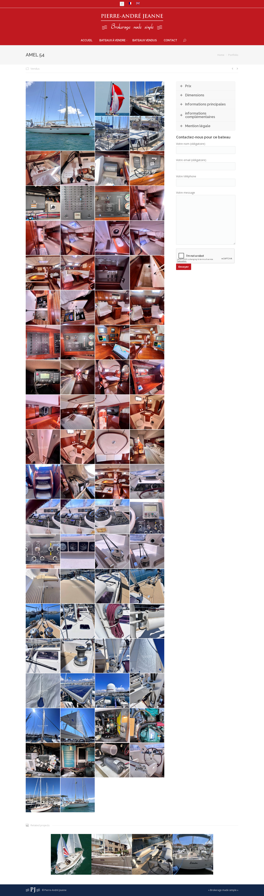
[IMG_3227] (147, 377)
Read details (71, 843)
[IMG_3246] (112, 551)
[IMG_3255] (147, 621)
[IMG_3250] (112, 586)
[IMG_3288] (147, 760)
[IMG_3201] (77, 238)
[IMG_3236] (43, 481)
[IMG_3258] (77, 656)
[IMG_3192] (43, 168)
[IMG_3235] (147, 447)
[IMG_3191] (147, 133)
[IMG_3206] (43, 272)
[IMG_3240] (43, 516)
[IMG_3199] (147, 203)
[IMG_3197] (77, 203)
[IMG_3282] (77, 760)
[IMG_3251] (147, 586)
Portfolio (233, 55)
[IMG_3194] (112, 168)
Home (220, 55)
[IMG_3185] (112, 133)
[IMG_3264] (43, 690)
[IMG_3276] (43, 725)
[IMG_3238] (112, 481)
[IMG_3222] (147, 342)
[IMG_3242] (112, 516)
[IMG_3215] (147, 307)
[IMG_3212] (43, 307)
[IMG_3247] (147, 551)
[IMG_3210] (112, 272)
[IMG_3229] (77, 412)
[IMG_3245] (77, 551)
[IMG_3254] (112, 621)
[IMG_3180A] (147, 98)
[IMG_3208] (77, 272)
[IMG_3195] (147, 168)
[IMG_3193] (77, 168)
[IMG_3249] (77, 586)
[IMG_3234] (112, 447)
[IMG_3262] (147, 656)
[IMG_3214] (112, 307)
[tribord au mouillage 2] (60, 116)
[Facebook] (122, 4)
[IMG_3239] (147, 481)
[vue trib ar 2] (77, 795)
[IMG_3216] (43, 342)
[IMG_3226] (112, 377)
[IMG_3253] (77, 621)
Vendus (35, 68)
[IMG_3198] (112, 203)
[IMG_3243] (147, 516)
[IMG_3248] (43, 586)
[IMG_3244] (43, 551)
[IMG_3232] (43, 447)
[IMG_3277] (77, 725)
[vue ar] (43, 795)
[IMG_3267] (77, 690)
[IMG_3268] (112, 690)
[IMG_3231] (147, 412)
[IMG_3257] (43, 656)
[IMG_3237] (77, 481)
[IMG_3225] (77, 377)
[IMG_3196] (43, 203)
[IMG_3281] (43, 760)
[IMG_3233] (77, 447)
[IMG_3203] (112, 238)
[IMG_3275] (147, 690)
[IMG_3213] (77, 307)
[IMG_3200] (43, 238)
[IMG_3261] (112, 656)
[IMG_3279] (147, 725)
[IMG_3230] (112, 412)
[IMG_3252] (43, 621)
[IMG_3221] (112, 342)
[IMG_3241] (77, 516)
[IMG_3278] (112, 725)
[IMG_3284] (112, 760)
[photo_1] (112, 98)
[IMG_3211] (147, 272)
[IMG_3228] (43, 412)
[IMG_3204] (147, 238)
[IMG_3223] (43, 377)
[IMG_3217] (77, 342)
